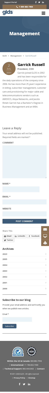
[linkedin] (43, 2)
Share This (7, 230)
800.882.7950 (24, 361)
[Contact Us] (45, 229)
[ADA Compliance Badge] (31, 351)
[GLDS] (7, 14)
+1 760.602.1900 (24, 365)
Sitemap (31, 378)
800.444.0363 (19, 368)
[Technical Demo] (45, 236)
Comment (8, 142)
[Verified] (18, 351)
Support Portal (10, 2)
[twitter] (39, 2)
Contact (41, 368)
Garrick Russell (31, 64)
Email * (5, 314)
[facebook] (35, 2)
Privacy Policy (19, 378)
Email (6, 196)
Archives (8, 249)
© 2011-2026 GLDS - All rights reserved (24, 374)
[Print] (45, 242)
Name (6, 183)
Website (6, 208)
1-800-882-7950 (26, 6)
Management (24, 33)
